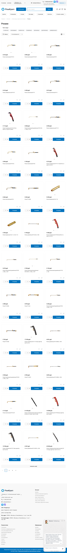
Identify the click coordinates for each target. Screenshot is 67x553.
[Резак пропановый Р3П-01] (11, 46)
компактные (21, 30)
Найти (49, 9)
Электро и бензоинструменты (41, 493)
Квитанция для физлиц (6, 532)
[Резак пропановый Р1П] (33, 81)
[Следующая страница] (15, 470)
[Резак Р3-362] (33, 295)
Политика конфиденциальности (8, 529)
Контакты (50, 14)
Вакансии (3, 535)
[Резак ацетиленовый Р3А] (11, 188)
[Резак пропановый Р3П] (55, 46)
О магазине (3, 527)
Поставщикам (4, 537)
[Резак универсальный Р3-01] (11, 81)
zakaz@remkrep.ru (37, 2)
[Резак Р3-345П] (33, 366)
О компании (3, 2)
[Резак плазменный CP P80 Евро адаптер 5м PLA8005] (55, 402)
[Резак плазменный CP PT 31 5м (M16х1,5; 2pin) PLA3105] (55, 153)
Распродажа (13, 14)
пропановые (36, 30)
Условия (22, 14)
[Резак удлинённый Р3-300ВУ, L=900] (55, 330)
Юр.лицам (31, 14)
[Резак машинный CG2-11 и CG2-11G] (11, 224)
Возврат (3, 544)
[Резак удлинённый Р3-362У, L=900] (33, 224)
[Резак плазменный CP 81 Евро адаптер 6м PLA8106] (11, 437)
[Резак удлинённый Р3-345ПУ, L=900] (33, 437)
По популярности (15, 34)
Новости (3, 540)
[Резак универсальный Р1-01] (55, 117)
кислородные (13, 30)
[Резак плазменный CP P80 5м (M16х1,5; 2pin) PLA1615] (55, 224)
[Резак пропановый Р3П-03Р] (33, 46)
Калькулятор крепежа (40, 539)
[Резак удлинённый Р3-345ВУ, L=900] (55, 366)
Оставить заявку (60, 14)
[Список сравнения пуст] (59, 9)
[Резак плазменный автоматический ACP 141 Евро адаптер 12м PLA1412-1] (55, 437)
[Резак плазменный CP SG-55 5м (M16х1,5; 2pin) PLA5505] (11, 117)
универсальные (53, 30)
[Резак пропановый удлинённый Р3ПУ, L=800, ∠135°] (55, 295)
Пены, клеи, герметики (40, 500)
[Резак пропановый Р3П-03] (11, 153)
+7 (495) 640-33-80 (49, 1)
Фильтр (6, 34)
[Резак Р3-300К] (33, 188)
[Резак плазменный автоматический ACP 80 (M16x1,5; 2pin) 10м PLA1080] (33, 402)
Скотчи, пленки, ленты (40, 498)
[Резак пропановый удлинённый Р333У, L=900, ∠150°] (11, 366)
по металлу (6, 30)
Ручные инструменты (39, 495)
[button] (65, 14)
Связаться (62, 2)
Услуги (2, 539)
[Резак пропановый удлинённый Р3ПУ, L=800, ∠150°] (11, 259)
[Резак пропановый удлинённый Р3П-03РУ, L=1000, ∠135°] (33, 259)
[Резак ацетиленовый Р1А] (55, 81)
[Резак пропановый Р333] (33, 153)
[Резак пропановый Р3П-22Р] (11, 402)
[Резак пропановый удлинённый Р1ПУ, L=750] (55, 259)
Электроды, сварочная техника (42, 502)
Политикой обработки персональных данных (29, 551)
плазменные (29, 30)
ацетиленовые (44, 30)
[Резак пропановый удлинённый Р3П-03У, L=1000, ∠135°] (33, 117)
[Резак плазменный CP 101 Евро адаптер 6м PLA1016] (33, 330)
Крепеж (4, 14)
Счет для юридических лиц (7, 530)
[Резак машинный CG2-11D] (55, 188)
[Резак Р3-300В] (11, 295)
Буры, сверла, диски (39, 497)
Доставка (9, 2)
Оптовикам (3, 534)
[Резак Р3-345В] (11, 330)
